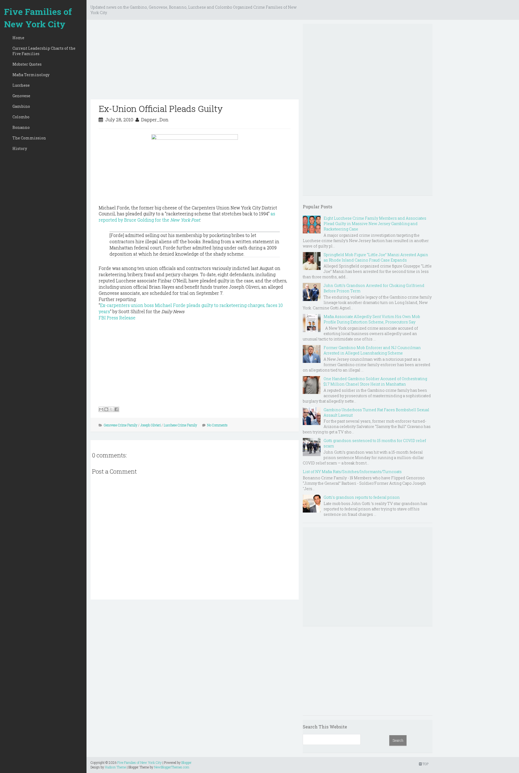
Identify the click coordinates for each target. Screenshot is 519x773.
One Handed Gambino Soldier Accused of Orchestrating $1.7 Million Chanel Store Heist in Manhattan (375, 381)
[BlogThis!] (106, 409)
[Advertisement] (195, 61)
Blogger (186, 762)
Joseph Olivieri (150, 425)
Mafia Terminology (30, 74)
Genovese (21, 95)
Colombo (20, 116)
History (19, 148)
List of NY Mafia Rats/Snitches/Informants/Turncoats (352, 471)
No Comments (217, 425)
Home (18, 37)
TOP (425, 764)
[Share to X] (111, 409)
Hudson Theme (115, 767)
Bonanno (21, 127)
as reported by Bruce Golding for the (187, 217)
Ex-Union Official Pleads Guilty (161, 108)
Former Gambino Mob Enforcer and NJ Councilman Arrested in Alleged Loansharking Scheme (372, 350)
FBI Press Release (117, 317)
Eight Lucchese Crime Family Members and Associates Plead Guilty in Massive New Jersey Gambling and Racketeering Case (375, 224)
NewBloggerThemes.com (171, 767)
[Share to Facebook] (116, 409)
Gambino (21, 106)
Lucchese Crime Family (180, 425)
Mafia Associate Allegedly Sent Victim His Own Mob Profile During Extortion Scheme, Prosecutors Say (372, 319)
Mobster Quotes (27, 64)
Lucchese (21, 85)
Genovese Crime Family (120, 425)
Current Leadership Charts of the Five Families (43, 51)
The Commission (29, 137)
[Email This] (101, 409)
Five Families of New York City (38, 18)
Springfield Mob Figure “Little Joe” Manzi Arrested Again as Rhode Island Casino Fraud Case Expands (376, 257)
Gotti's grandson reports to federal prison (362, 497)
